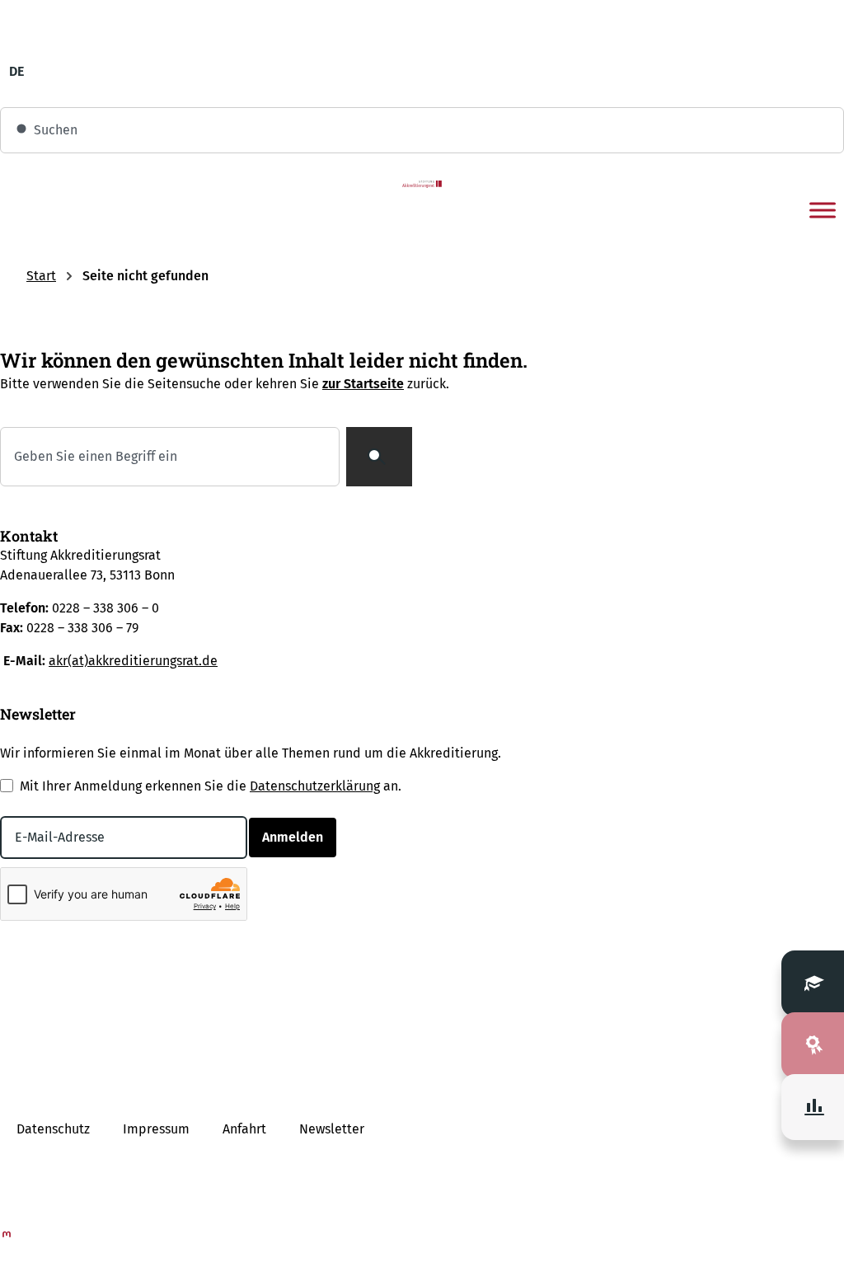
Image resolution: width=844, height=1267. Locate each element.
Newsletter (331, 1129)
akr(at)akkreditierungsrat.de (133, 661)
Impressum (156, 1129)
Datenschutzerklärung (315, 786)
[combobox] (422, 130)
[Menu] (822, 210)
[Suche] (379, 456)
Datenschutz (53, 1129)
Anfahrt (244, 1129)
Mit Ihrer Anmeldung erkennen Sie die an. (210, 786)
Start (41, 276)
